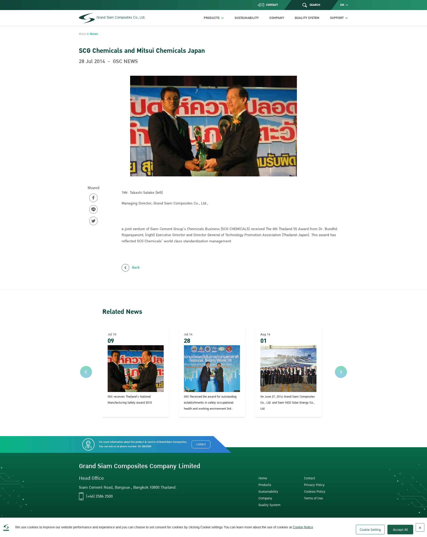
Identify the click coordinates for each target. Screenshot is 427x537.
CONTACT (272, 5)
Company (265, 498)
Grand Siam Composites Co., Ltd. (121, 17)
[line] (93, 209)
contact (201, 444)
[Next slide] (341, 372)
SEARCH (315, 5)
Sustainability (268, 491)
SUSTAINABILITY (247, 18)
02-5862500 (144, 446)
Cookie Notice (303, 527)
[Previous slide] (86, 372)
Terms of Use (313, 498)
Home (262, 478)
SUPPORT (337, 18)
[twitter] (93, 221)
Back (135, 267)
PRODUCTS (212, 18)
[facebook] (93, 198)
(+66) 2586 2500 (99, 496)
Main (82, 34)
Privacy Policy (314, 485)
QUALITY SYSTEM (307, 18)
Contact (309, 478)
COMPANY (276, 18)
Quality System (269, 505)
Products (264, 485)
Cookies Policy (314, 491)
